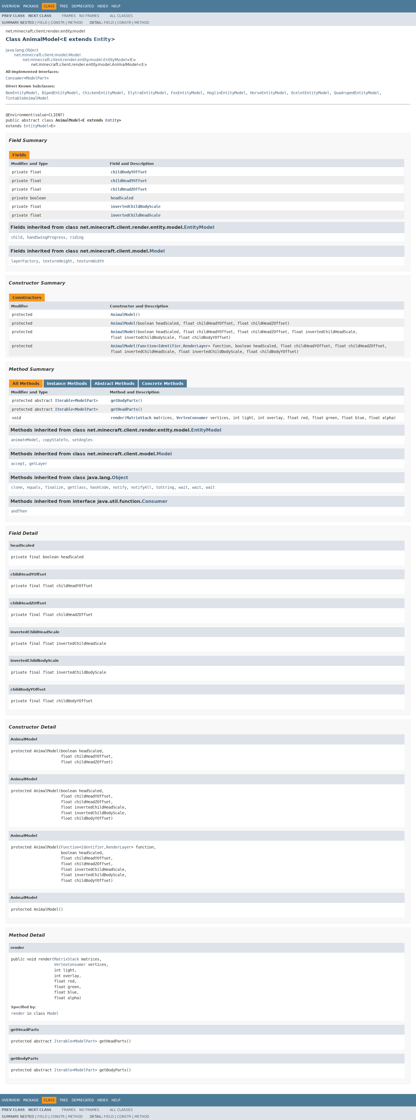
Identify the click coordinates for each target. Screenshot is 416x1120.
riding (76, 237)
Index (102, 6)
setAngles (82, 440)
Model (157, 251)
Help (115, 6)
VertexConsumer (192, 417)
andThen (19, 511)
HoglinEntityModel (226, 93)
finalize (54, 487)
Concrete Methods (162, 383)
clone (16, 487)
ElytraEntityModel (147, 93)
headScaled (122, 198)
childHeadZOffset (129, 189)
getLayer (38, 463)
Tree (63, 6)
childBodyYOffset (129, 172)
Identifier (169, 346)
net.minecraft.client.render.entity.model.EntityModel (75, 59)
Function (147, 346)
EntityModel (36, 126)
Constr (58, 23)
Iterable (64, 400)
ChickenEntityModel (103, 93)
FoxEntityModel (187, 93)
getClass (77, 487)
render (117, 417)
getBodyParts (124, 400)
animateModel (24, 440)
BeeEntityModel (21, 93)
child (16, 237)
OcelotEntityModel (310, 93)
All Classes (121, 16)
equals (33, 487)
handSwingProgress (46, 237)
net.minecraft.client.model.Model (47, 55)
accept (18, 463)
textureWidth (90, 261)
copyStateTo (55, 440)
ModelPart (36, 78)
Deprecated (83, 6)
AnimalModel (123, 314)
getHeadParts (124, 409)
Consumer (15, 78)
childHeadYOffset (129, 180)
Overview (11, 6)
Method (75, 23)
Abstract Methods (114, 383)
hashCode (99, 487)
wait (183, 487)
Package (31, 6)
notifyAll (141, 487)
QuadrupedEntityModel (356, 93)
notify (119, 487)
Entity (102, 39)
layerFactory (24, 261)
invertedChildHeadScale (135, 215)
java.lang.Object (22, 50)
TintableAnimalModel (27, 98)
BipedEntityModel (60, 93)
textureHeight (57, 261)
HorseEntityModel (268, 93)
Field (42, 23)
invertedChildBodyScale (135, 206)
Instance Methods (67, 383)
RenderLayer (195, 346)
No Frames (89, 16)
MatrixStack (138, 417)
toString (165, 487)
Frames (69, 16)
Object (120, 477)
